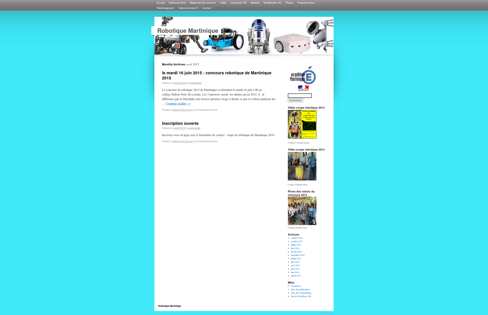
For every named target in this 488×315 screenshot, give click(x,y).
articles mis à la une (182, 109)
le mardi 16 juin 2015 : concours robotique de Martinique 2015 (216, 75)
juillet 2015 (296, 258)
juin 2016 (295, 248)
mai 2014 (295, 272)
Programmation (306, 2)
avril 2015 (295, 265)
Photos (289, 2)
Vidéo (223, 2)
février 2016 (296, 251)
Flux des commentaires (301, 292)
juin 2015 (295, 261)
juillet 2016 (296, 244)
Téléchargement (165, 8)
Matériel (255, 2)
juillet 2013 (296, 275)
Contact (206, 8)
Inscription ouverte (180, 123)
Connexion (296, 285)
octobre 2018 (297, 237)
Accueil (161, 2)
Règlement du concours (203, 2)
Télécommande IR (188, 8)
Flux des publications (300, 289)
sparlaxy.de (329, 313)
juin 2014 (295, 268)
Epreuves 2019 (177, 2)
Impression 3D (238, 2)
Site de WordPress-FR (301, 296)
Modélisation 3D (272, 2)
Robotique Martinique (187, 30)
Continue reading (178, 103)
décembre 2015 (298, 254)
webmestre (196, 82)
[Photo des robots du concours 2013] (302, 224)
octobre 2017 (297, 241)
